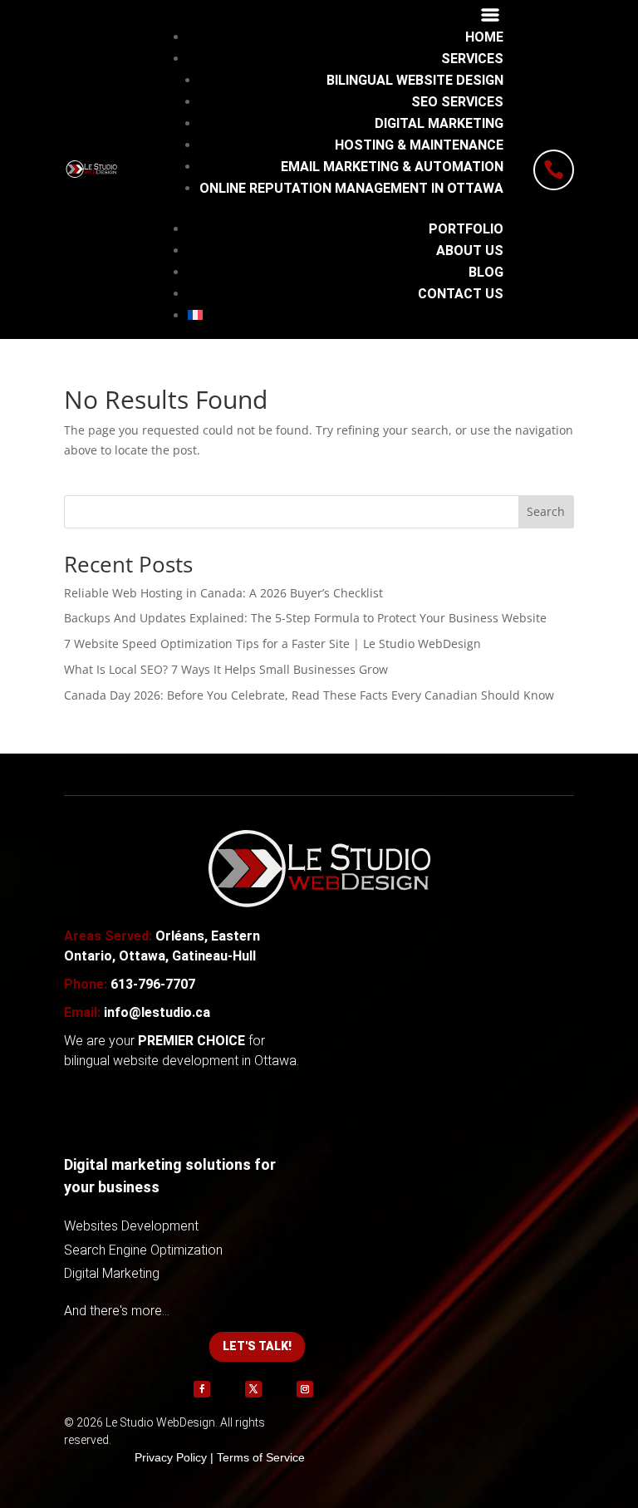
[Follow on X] (253, 1389)
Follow (227, 1387)
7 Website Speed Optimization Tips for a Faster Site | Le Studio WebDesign (272, 643)
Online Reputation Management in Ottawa (351, 188)
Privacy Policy (171, 1457)
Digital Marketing (439, 123)
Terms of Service (261, 1457)
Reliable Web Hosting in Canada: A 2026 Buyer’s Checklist (223, 593)
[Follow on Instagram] (305, 1389)
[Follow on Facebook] (202, 1389)
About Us (469, 250)
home (484, 37)
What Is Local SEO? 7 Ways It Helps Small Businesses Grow (226, 669)
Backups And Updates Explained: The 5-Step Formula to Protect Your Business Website (305, 618)
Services (472, 58)
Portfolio (466, 229)
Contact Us (460, 294)
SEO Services (457, 102)
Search (546, 511)
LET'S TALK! (257, 1346)
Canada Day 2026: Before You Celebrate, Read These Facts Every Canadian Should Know (309, 695)
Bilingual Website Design (414, 80)
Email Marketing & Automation (392, 166)
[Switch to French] (345, 315)
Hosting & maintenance (419, 145)
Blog (486, 272)
